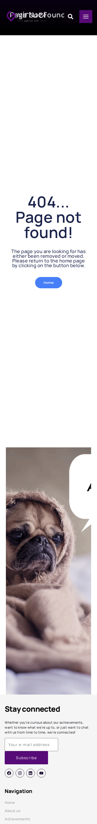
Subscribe (26, 757)
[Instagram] (20, 773)
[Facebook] (9, 773)
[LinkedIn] (30, 773)
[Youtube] (41, 773)
